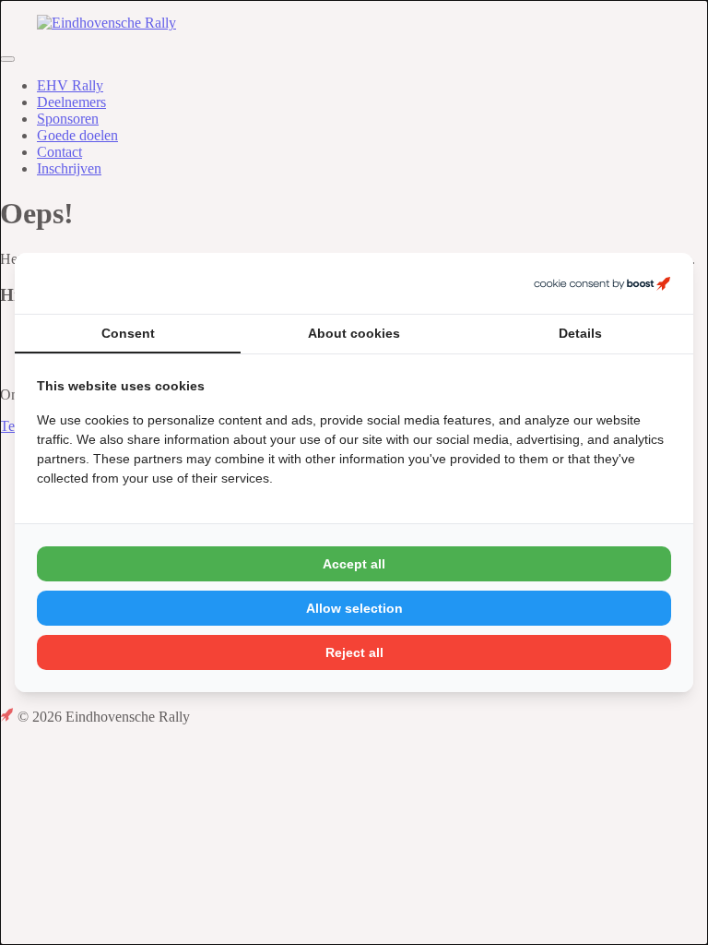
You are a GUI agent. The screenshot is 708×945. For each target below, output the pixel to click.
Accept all (354, 563)
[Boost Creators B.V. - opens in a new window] (602, 283)
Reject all (354, 652)
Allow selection (354, 608)
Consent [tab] (128, 333)
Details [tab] (580, 333)
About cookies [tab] (354, 333)
